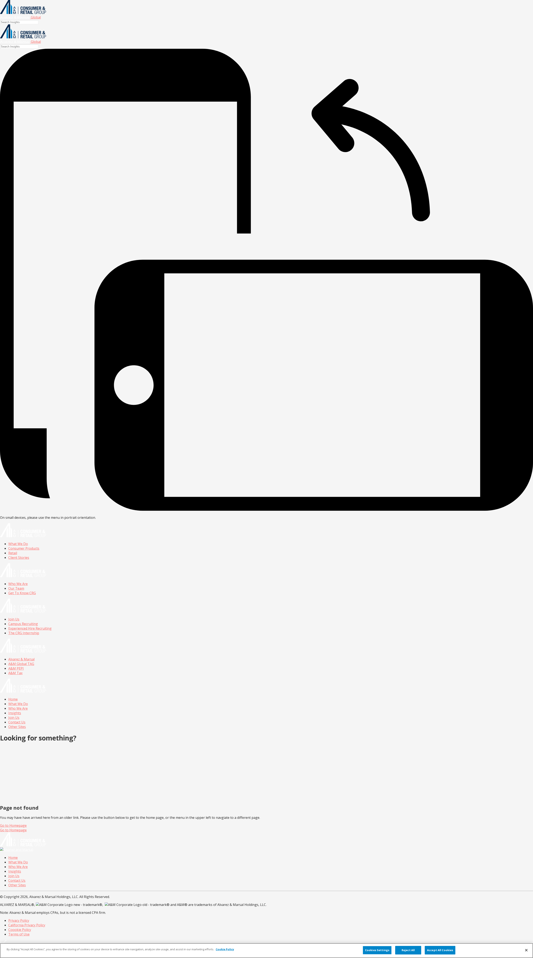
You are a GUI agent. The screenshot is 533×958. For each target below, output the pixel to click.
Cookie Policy (225, 949)
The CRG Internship (23, 633)
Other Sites (17, 726)
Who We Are (18, 584)
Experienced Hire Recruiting (30, 628)
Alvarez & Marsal (21, 659)
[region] (266, 950)
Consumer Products (23, 548)
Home (13, 699)
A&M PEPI (16, 668)
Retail (12, 553)
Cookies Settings (377, 950)
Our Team (16, 588)
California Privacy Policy (26, 925)
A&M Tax (15, 673)
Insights (14, 713)
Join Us (13, 619)
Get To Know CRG (22, 593)
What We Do (18, 544)
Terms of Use (19, 934)
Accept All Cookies (440, 950)
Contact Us (16, 722)
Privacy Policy (18, 920)
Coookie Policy (19, 929)
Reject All (408, 950)
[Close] (526, 950)
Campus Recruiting (23, 624)
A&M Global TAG (21, 664)
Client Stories (18, 557)
